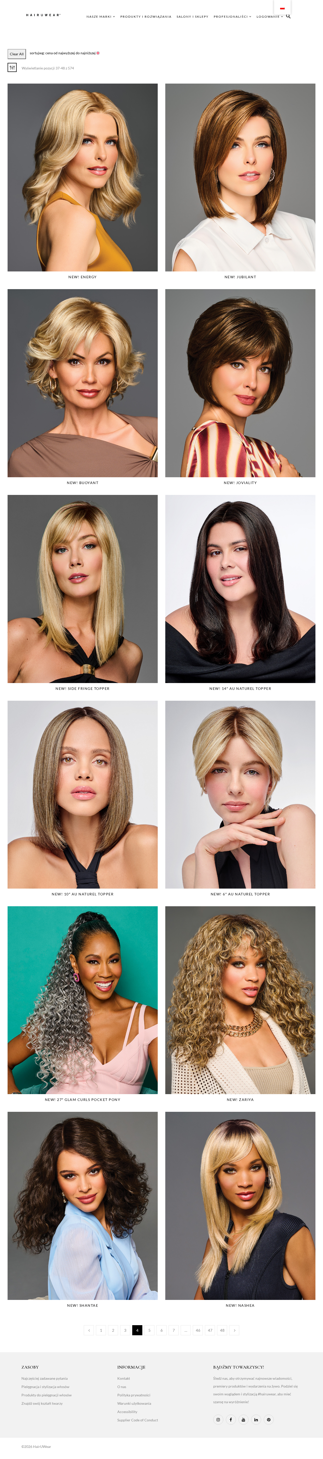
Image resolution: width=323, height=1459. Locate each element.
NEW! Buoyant (82, 483)
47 (210, 1330)
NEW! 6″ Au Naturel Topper (240, 894)
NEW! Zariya (240, 1099)
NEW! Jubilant (240, 277)
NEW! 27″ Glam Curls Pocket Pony (83, 1099)
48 (222, 1330)
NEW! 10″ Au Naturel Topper (83, 894)
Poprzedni (89, 1330)
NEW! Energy (82, 277)
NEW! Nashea (240, 1305)
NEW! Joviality (240, 483)
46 (198, 1330)
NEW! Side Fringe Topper (83, 688)
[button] (288, 17)
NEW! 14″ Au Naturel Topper (240, 688)
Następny (234, 1330)
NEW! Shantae (82, 1305)
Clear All (17, 54)
